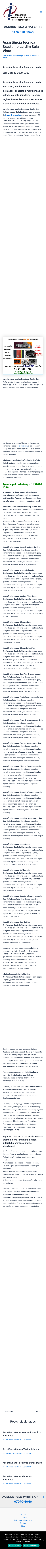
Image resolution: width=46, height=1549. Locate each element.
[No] (43, 1540)
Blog (23, 1526)
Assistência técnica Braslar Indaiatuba (22, 1462)
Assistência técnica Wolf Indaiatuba (21, 1449)
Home (23, 1514)
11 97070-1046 (23, 32)
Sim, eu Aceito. (14, 1545)
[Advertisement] (23, 237)
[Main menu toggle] (41, 12)
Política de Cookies (31, 1545)
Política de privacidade (23, 1520)
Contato (23, 1523)
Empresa (23, 1517)
